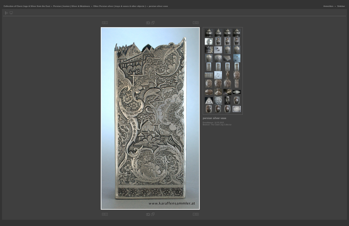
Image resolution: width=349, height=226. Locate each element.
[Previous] (106, 22)
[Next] (194, 22)
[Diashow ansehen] (11, 13)
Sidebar (341, 6)
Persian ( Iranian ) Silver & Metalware (71, 6)
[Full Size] (153, 22)
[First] (103, 22)
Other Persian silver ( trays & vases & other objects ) (119, 6)
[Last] (197, 22)
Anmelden (328, 6)
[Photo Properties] (148, 22)
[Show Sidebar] (6, 13)
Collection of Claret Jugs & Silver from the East (27, 6)
